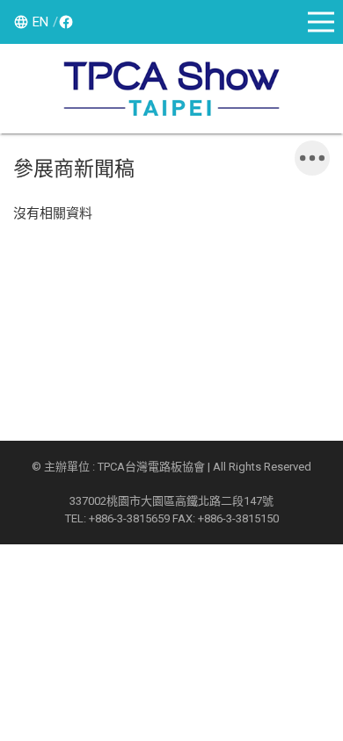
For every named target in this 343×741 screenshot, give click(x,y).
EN (40, 22)
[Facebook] (63, 22)
